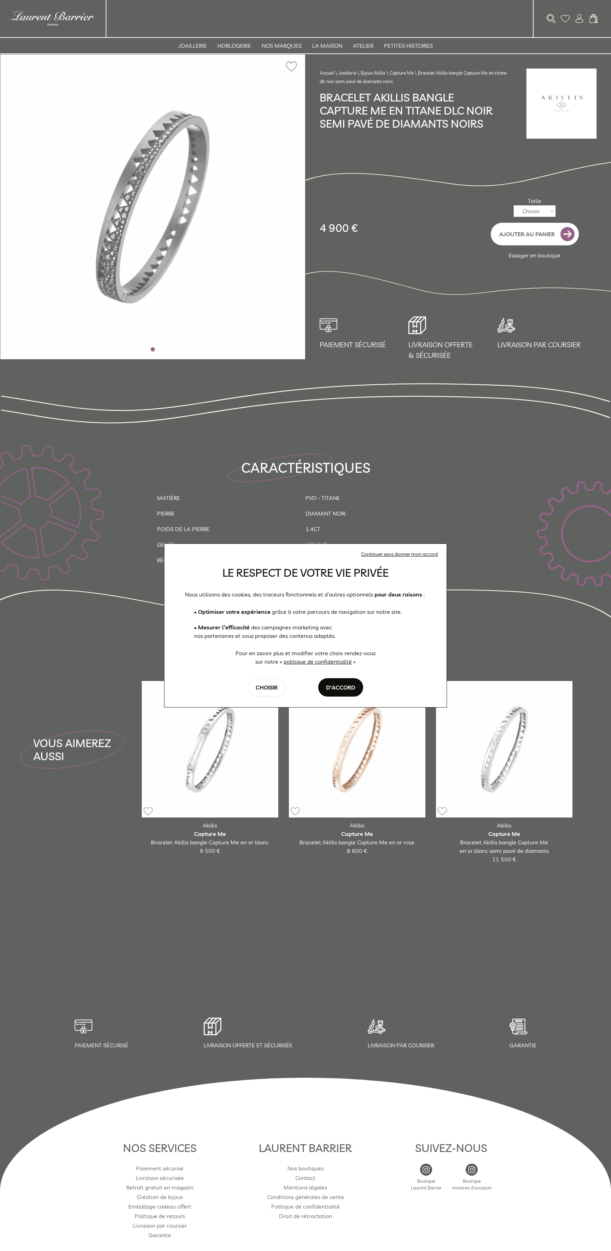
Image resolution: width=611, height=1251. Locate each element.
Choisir (267, 687)
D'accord (340, 687)
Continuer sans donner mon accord (399, 554)
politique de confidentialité (318, 661)
